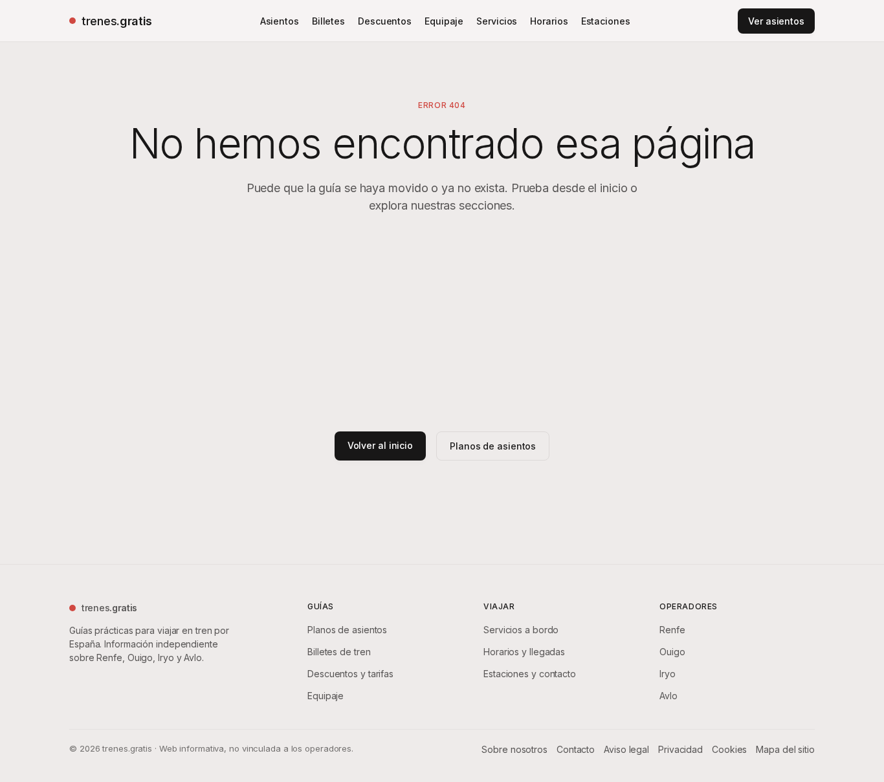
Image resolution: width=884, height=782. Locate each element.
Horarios (549, 21)
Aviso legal (626, 749)
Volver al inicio (380, 445)
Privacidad (680, 749)
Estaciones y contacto (529, 673)
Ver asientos (776, 21)
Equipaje (444, 21)
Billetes (328, 21)
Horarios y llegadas (524, 651)
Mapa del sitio (785, 749)
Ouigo (672, 651)
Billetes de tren (338, 651)
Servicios (496, 21)
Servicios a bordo (520, 629)
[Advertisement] (442, 322)
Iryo (667, 673)
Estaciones (605, 21)
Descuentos (385, 21)
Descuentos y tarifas (350, 673)
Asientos (279, 21)
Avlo (668, 695)
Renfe (672, 629)
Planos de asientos (493, 445)
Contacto (576, 749)
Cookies (729, 749)
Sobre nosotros (514, 749)
